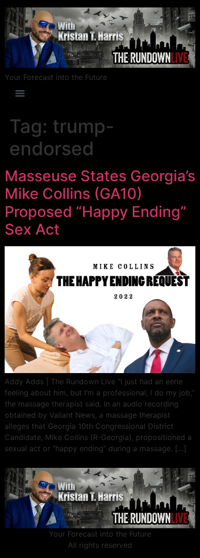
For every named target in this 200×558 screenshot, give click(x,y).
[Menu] (20, 93)
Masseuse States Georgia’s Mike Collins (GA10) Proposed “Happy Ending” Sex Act (100, 202)
